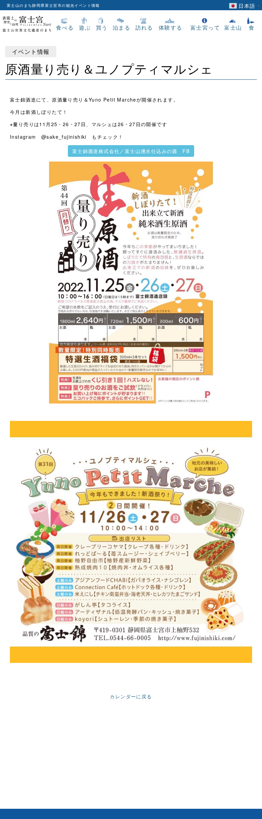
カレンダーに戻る (131, 696)
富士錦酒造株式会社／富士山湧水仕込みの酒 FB (131, 151)
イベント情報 (30, 52)
